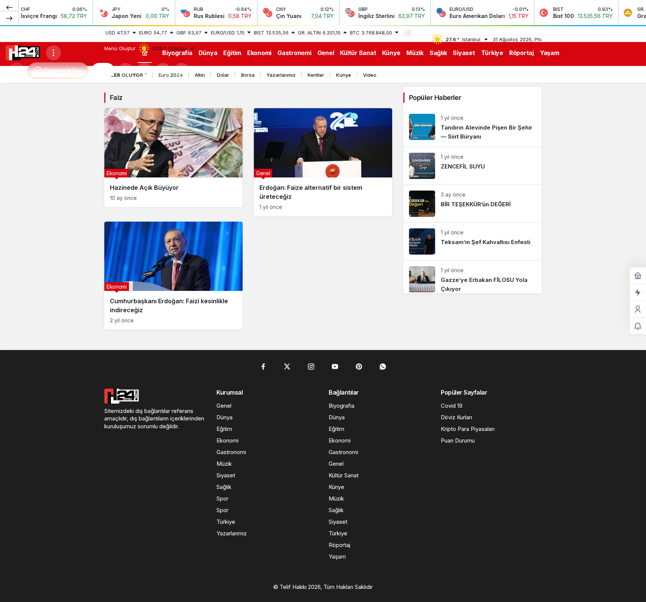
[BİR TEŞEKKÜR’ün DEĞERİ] (472, 203)
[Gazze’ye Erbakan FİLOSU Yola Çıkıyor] (472, 277)
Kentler (316, 75)
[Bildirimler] (181, 70)
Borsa (248, 75)
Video (369, 75)
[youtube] (335, 367)
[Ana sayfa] (144, 52)
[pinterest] (359, 367)
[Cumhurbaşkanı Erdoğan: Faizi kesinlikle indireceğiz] (173, 275)
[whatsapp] (383, 367)
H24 (103, 70)
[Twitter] (287, 367)
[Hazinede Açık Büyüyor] (173, 157)
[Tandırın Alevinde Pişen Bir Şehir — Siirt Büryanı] (472, 127)
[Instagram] (311, 367)
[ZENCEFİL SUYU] (472, 166)
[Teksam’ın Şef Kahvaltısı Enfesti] (472, 241)
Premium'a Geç (63, 70)
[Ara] (125, 70)
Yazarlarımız (281, 75)
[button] (144, 70)
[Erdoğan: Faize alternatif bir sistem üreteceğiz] (323, 162)
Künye (343, 75)
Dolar (223, 75)
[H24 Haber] (23, 52)
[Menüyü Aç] (53, 52)
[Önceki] (9, 7)
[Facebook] (263, 367)
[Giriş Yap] (163, 70)
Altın (200, 75)
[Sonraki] (9, 18)
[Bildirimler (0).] (638, 326)
